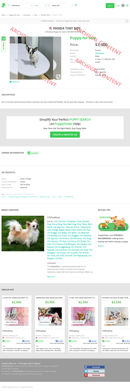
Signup (110, 5)
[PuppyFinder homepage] (3, 5)
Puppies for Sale (14, 15)
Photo (15, 82)
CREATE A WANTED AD (65, 134)
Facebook (96, 367)
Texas (36, 15)
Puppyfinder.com (7, 366)
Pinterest (96, 375)
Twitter (96, 371)
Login (118, 5)
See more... (51, 277)
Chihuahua (27, 15)
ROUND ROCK (45, 15)
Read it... (101, 246)
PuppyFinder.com (9, 363)
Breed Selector (19, 371)
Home (3, 15)
